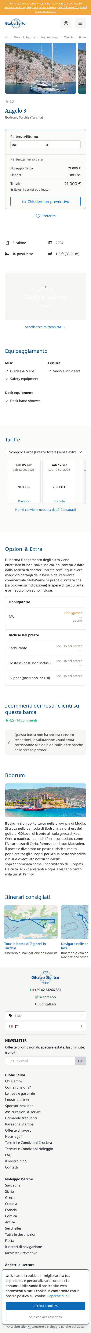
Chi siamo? (13, 1081)
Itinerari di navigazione (23, 1246)
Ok (80, 1061)
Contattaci (47, 1004)
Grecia (10, 1197)
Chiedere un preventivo (48, 201)
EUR (18, 1015)
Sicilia (9, 1191)
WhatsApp (47, 997)
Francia (11, 1209)
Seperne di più (58, 1296)
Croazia (11, 1203)
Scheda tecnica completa (43, 327)
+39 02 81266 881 (47, 989)
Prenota (23, 501)
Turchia (68, 37)
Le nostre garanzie (20, 1093)
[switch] (45, 215)
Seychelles (13, 1228)
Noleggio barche (24, 37)
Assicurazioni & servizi (23, 1112)
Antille (10, 1222)
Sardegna (13, 1185)
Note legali (13, 1136)
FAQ (8, 1155)
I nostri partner (17, 1099)
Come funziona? (18, 1087)
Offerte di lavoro (18, 1130)
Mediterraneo (49, 37)
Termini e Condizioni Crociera (28, 1142)
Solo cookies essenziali (45, 1317)
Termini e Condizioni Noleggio (29, 1148)
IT (16, 1026)
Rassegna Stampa (19, 1124)
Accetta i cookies (45, 1306)
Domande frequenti (21, 1118)
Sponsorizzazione (19, 1105)
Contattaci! (68, 509)
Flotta (9, 1240)
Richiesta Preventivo (21, 1253)
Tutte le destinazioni (21, 1234)
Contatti (11, 1167)
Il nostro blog (16, 1161)
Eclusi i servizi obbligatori (32, 189)
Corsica (11, 1216)
